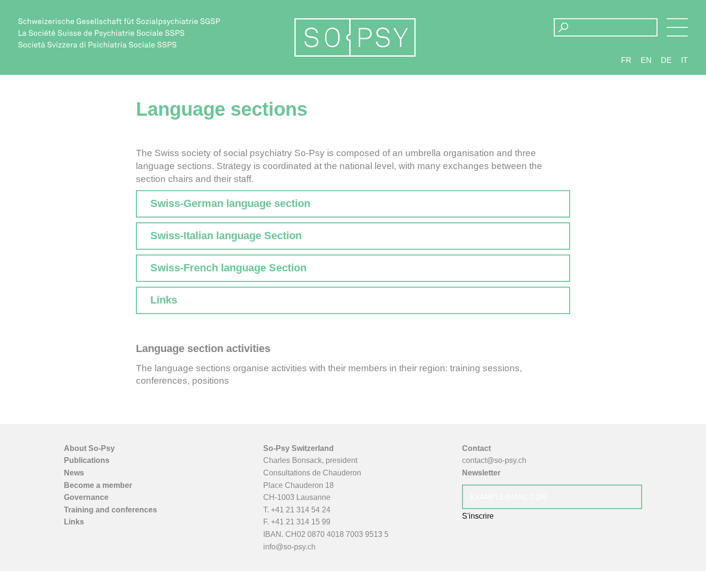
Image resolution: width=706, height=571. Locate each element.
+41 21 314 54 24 (300, 510)
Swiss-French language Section (228, 268)
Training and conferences (110, 510)
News (74, 473)
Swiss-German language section (230, 203)
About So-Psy (89, 448)
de (666, 60)
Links (163, 300)
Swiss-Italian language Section (226, 236)
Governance (86, 497)
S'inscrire (478, 516)
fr (626, 60)
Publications (87, 460)
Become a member (98, 485)
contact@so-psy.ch (494, 460)
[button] (677, 27)
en (646, 60)
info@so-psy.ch (289, 547)
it (684, 60)
